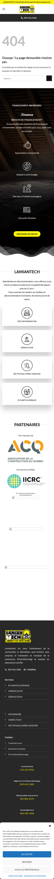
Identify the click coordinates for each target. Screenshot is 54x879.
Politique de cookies (15, 876)
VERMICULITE (15, 691)
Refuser (27, 862)
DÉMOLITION (15, 696)
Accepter (27, 854)
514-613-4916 (27, 769)
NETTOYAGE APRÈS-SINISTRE (23, 725)
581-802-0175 (27, 798)
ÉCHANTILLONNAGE (18, 685)
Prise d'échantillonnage (18, 754)
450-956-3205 (27, 813)
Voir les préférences (27, 869)
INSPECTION (14, 719)
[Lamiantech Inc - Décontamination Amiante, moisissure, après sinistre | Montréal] (27, 9)
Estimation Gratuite (16, 749)
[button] (49, 825)
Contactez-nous (15, 743)
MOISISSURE (14, 714)
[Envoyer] (49, 78)
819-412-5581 (27, 784)
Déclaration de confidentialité (35, 876)
